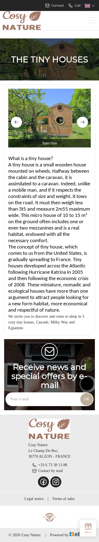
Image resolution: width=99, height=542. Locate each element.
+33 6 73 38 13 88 (52, 465)
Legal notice (34, 499)
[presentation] (16, 122)
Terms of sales (63, 499)
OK (86, 399)
